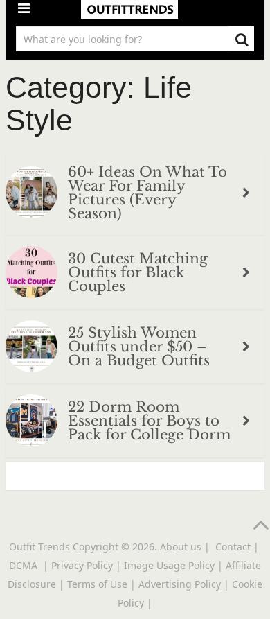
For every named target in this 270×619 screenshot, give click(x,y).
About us (180, 546)
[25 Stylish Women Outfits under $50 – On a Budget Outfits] (31, 348)
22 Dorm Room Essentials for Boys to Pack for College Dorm (149, 421)
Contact (233, 546)
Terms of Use (97, 584)
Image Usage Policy (169, 565)
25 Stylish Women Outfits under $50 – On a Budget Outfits (139, 346)
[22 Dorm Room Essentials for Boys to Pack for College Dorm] (31, 422)
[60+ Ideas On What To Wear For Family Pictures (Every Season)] (31, 194)
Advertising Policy (179, 584)
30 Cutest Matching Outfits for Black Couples (138, 272)
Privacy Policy (82, 565)
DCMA (24, 565)
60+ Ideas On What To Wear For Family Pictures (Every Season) (147, 192)
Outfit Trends (39, 546)
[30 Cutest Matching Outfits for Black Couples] (31, 274)
